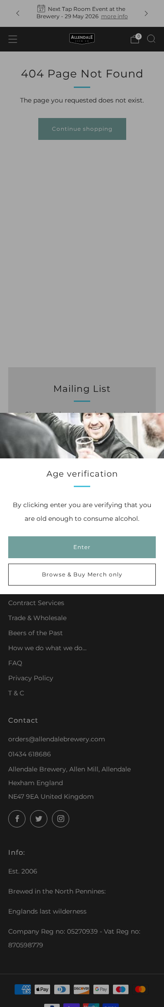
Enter (82, 547)
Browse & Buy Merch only (82, 574)
